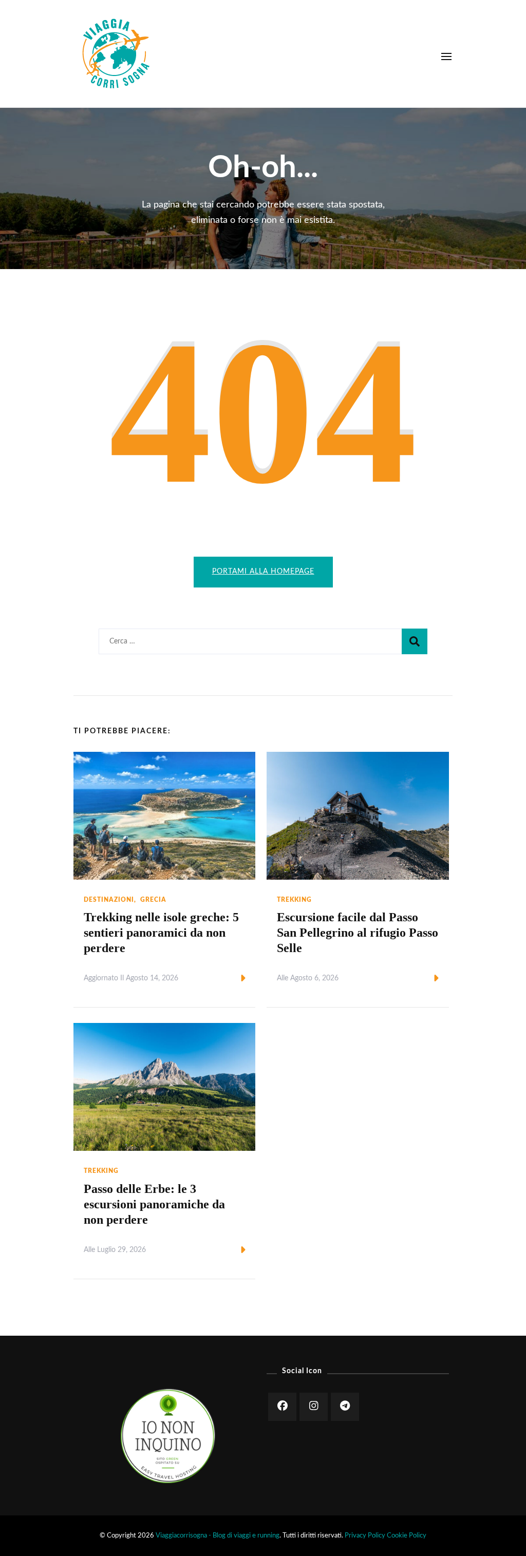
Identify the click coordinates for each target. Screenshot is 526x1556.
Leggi (226, 978)
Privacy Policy (365, 1535)
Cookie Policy (406, 1535)
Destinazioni (109, 900)
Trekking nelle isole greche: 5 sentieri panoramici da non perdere (161, 932)
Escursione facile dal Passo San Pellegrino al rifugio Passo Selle (357, 932)
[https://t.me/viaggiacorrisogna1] (345, 1407)
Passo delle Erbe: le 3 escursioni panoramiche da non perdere (154, 1204)
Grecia (153, 900)
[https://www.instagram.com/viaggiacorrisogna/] (313, 1407)
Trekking (294, 900)
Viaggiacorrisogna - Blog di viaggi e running (217, 1535)
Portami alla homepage (263, 571)
